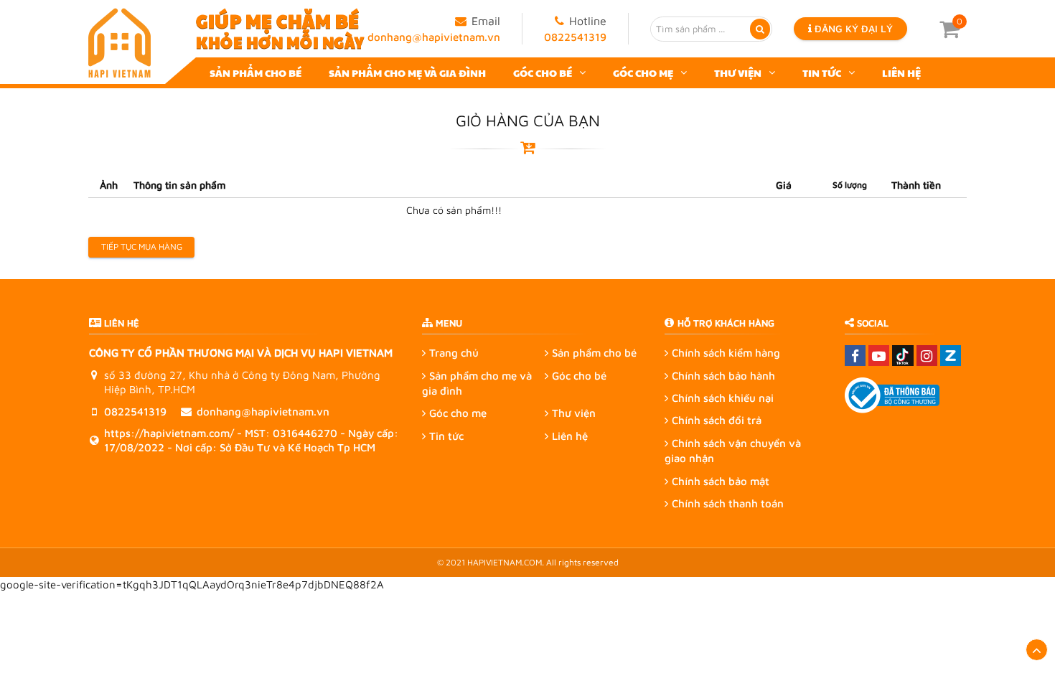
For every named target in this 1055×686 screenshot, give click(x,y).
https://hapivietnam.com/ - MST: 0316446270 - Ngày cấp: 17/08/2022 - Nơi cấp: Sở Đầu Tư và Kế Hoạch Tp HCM (251, 440)
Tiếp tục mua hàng (141, 246)
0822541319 (575, 37)
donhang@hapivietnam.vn (433, 37)
